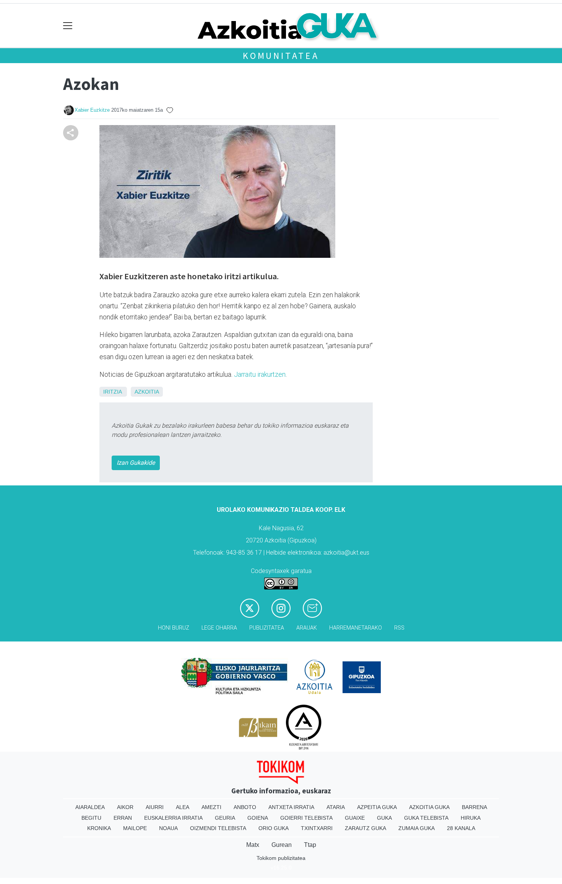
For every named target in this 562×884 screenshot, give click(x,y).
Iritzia (112, 392)
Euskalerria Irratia (173, 818)
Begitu (91, 818)
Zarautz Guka (365, 828)
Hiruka (471, 818)
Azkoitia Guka (429, 807)
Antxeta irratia (291, 807)
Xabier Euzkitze (92, 110)
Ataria (335, 807)
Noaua (168, 828)
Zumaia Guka (416, 828)
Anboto (245, 807)
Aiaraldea (90, 807)
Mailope (135, 828)
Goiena (257, 818)
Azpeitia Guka (377, 807)
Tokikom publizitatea (281, 858)
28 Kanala (461, 828)
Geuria (225, 818)
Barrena (474, 807)
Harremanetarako (355, 628)
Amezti (211, 807)
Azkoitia (147, 392)
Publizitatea (266, 628)
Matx (252, 845)
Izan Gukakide (136, 462)
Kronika (99, 828)
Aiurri (155, 807)
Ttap (310, 845)
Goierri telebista (306, 818)
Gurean (281, 845)
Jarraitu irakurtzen (260, 374)
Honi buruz (173, 628)
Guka (384, 818)
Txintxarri (317, 828)
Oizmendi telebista (218, 828)
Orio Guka (273, 828)
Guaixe (355, 818)
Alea (182, 807)
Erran (123, 818)
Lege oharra (219, 628)
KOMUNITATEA (281, 56)
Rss (399, 628)
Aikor (125, 807)
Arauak (306, 628)
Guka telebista (426, 818)
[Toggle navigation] (68, 26)
